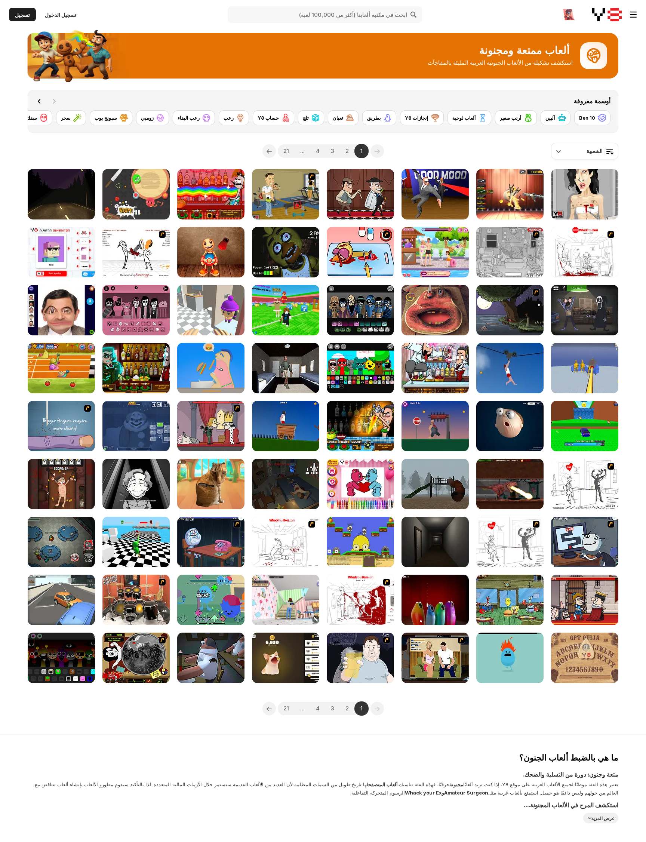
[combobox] (584, 151)
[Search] (414, 14)
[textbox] (584, 151)
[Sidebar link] (633, 14)
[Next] (39, 101)
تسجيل (22, 15)
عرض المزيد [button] (603, 818)
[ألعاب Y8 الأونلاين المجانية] (606, 14)
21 (286, 150)
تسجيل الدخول (60, 15)
